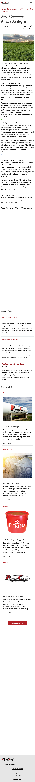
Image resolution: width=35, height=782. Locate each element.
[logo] (8, 759)
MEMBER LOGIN (17, 768)
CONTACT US (17, 771)
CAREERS (18, 776)
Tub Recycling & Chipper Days (13, 364)
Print (25, 28)
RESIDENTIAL (17, 780)
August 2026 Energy (9, 317)
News (3, 9)
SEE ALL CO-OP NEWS (17, 623)
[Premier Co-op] (4, 3)
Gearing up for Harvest (10, 339)
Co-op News (11, 9)
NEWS (17, 773)
